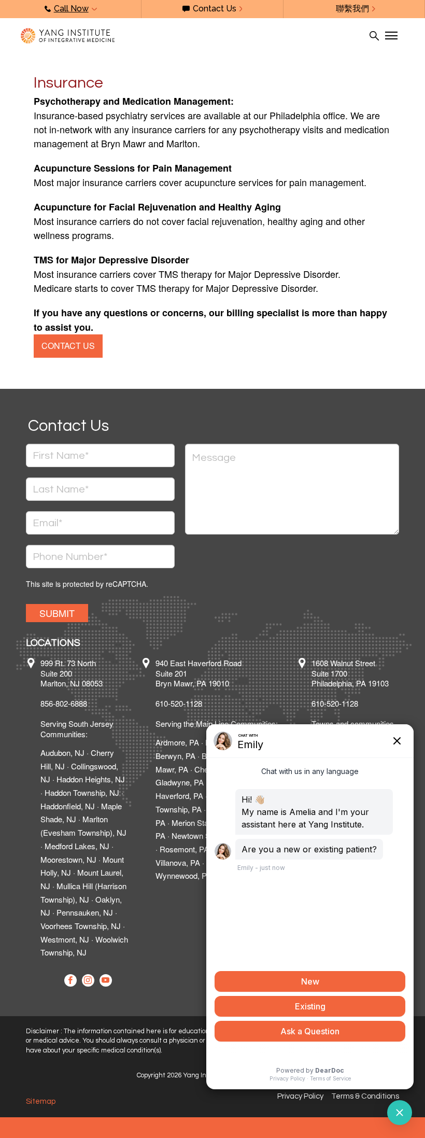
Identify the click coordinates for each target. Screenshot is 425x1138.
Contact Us (68, 346)
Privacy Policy (300, 1096)
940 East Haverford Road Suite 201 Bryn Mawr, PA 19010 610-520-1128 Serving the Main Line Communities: (216, 693)
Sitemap (40, 1101)
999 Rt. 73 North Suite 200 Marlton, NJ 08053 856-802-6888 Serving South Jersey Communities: (77, 698)
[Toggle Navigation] (390, 35)
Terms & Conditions (365, 1096)
